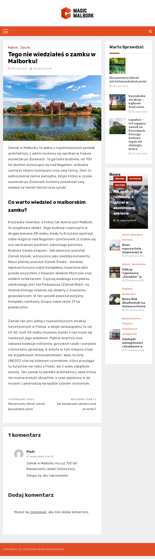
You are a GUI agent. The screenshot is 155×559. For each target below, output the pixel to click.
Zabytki (25, 47)
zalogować (38, 512)
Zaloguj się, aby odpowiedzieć (47, 475)
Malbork (13, 47)
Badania (119, 178)
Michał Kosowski (42, 68)
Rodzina (120, 185)
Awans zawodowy (132, 234)
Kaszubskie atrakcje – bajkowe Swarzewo (137, 101)
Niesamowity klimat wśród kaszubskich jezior (26, 406)
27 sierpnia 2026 (134, 255)
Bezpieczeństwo (131, 318)
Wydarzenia (139, 264)
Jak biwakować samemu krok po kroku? (76, 406)
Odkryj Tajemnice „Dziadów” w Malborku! (132, 275)
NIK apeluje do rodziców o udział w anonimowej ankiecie (126, 202)
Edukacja (135, 178)
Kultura (126, 264)
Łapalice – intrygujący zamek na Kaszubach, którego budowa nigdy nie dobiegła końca (137, 134)
